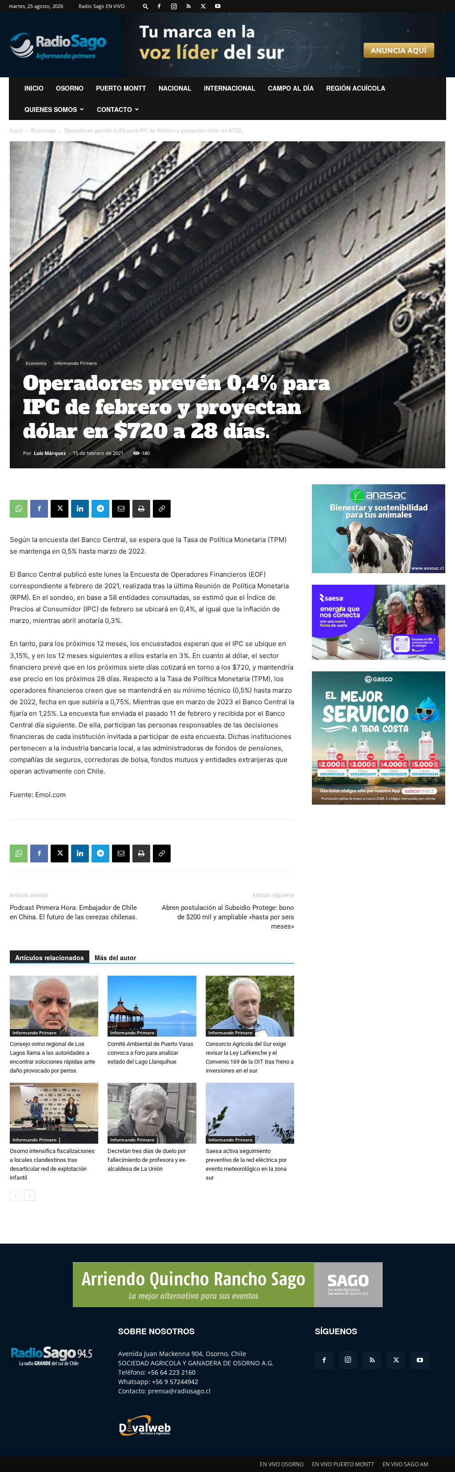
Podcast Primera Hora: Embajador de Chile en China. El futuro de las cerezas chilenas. (73, 912)
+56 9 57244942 (175, 1381)
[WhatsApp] (19, 509)
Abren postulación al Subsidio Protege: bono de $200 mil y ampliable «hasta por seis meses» (228, 917)
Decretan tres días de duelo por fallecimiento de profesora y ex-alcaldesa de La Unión (147, 1160)
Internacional (229, 88)
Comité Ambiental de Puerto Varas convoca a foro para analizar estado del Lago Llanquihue (150, 1053)
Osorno (70, 88)
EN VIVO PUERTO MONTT (343, 1464)
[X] (203, 6)
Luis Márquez (50, 453)
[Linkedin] (80, 509)
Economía (43, 130)
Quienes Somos (50, 109)
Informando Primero (75, 363)
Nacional (175, 88)
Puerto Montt (121, 88)
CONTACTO (114, 109)
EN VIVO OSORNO (281, 1464)
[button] (145, 6)
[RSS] (188, 6)
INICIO (34, 88)
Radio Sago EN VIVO (102, 6)
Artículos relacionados (49, 957)
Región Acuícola (355, 88)
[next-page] (29, 1195)
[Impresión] (141, 509)
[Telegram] (100, 509)
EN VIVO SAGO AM (405, 1464)
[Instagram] (173, 6)
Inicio (16, 130)
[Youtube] (217, 6)
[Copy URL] (162, 509)
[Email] (121, 509)
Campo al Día (291, 88)
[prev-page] (15, 1195)
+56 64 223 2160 (172, 1372)
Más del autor (115, 957)
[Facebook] (159, 6)
